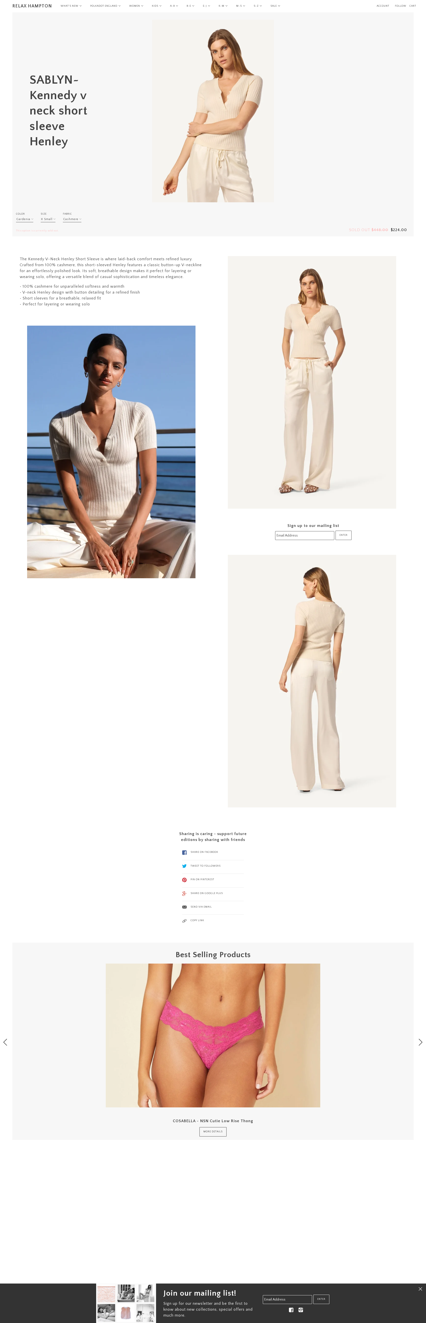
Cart (412, 6)
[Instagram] (301, 1310)
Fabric (67, 214)
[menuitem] (71, 6)
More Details (213, 1131)
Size (44, 214)
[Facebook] (291, 1310)
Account (383, 6)
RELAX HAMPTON (32, 6)
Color (20, 214)
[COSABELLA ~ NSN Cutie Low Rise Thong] (213, 1035)
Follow (400, 6)
